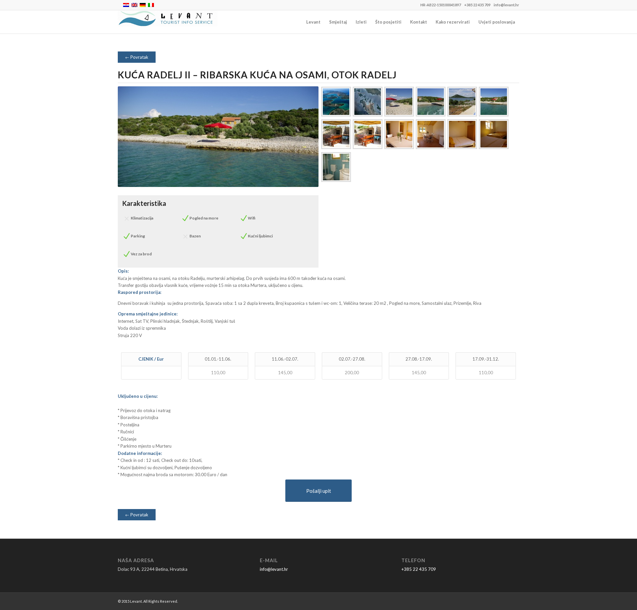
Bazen (195, 235)
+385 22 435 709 (477, 5)
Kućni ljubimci (260, 235)
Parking (138, 235)
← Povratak (136, 57)
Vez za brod (141, 253)
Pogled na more (203, 218)
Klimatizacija (142, 218)
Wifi (251, 218)
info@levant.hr (506, 5)
